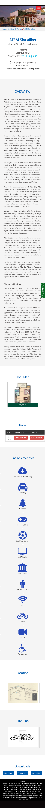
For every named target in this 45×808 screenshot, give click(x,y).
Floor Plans (8, 773)
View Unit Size (21, 437)
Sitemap (22, 781)
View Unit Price (36, 437)
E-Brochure (22, 773)
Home (4, 29)
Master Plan (36, 773)
